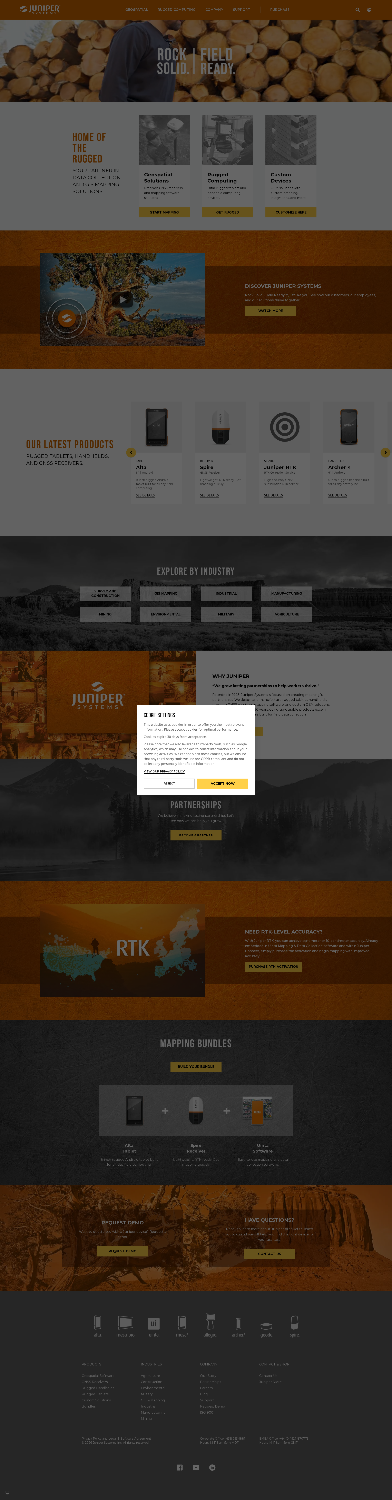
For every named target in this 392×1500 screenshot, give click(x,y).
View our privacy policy (164, 771)
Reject (169, 783)
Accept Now (223, 784)
